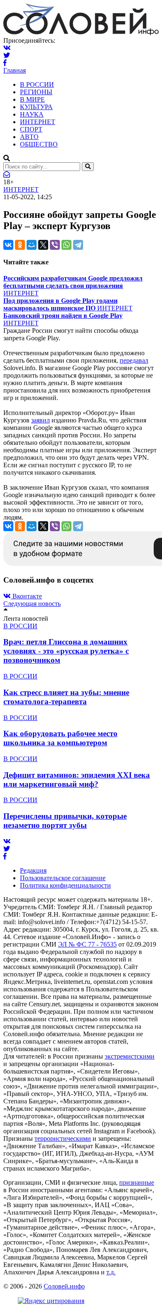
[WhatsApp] (66, 245)
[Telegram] (78, 245)
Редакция (33, 870)
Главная (14, 70)
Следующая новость (32, 603)
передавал (134, 360)
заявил (40, 420)
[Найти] (88, 166)
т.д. (110, 1272)
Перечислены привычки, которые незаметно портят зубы (65, 821)
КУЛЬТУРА (36, 106)
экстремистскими (130, 1056)
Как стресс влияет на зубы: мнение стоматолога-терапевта (66, 697)
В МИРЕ (32, 99)
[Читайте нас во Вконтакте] (7, 47)
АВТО (29, 136)
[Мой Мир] (32, 245)
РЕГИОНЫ (36, 91)
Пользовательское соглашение (63, 877)
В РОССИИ (37, 84)
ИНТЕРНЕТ (37, 121)
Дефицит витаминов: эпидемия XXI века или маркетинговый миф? (76, 779)
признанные (136, 1182)
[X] (43, 245)
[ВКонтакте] (8, 245)
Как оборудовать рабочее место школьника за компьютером (60, 738)
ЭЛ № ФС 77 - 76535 (87, 944)
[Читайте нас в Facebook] (5, 62)
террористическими (62, 1138)
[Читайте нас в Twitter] (6, 55)
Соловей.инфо (64, 1286)
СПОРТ (31, 129)
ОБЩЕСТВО (39, 144)
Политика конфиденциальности (65, 885)
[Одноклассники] (20, 245)
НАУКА (32, 114)
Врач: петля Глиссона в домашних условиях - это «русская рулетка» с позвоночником (66, 650)
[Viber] (55, 245)
